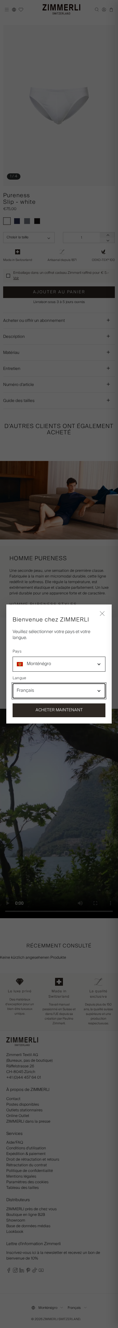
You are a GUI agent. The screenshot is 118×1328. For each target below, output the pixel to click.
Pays (17, 651)
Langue (19, 678)
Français (25, 690)
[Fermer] (102, 614)
